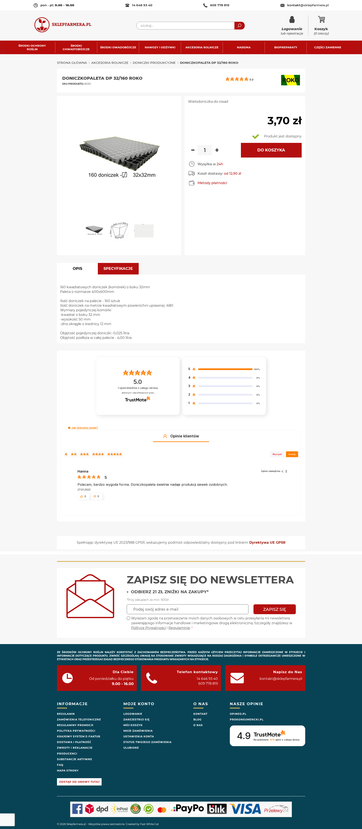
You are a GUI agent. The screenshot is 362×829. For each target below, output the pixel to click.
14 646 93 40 (142, 5)
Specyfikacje (118, 268)
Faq (60, 764)
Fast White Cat (149, 824)
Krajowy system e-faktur (78, 736)
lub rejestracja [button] (292, 31)
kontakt (308, 5)
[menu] (181, 47)
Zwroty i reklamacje (75, 747)
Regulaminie (179, 628)
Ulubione (131, 747)
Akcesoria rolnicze (109, 63)
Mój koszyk (133, 725)
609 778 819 (219, 5)
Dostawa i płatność (74, 742)
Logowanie (132, 713)
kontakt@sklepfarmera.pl (281, 679)
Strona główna (72, 63)
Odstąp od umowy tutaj (79, 781)
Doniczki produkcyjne (154, 63)
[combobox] (190, 25)
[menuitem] (34, 47)
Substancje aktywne (74, 759)
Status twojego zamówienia (147, 742)
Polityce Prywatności (148, 628)
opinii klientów (138, 388)
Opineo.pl (238, 713)
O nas (198, 725)
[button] (96, 232)
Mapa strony (68, 770)
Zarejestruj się (136, 719)
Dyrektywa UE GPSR (267, 543)
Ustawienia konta (138, 736)
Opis (77, 268)
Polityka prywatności (76, 730)
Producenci (67, 753)
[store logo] (66, 25)
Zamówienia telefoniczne (79, 719)
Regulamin (66, 713)
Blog (197, 719)
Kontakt (200, 713)
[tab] (77, 268)
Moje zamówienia (138, 730)
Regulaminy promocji (75, 725)
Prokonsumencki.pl (247, 719)
